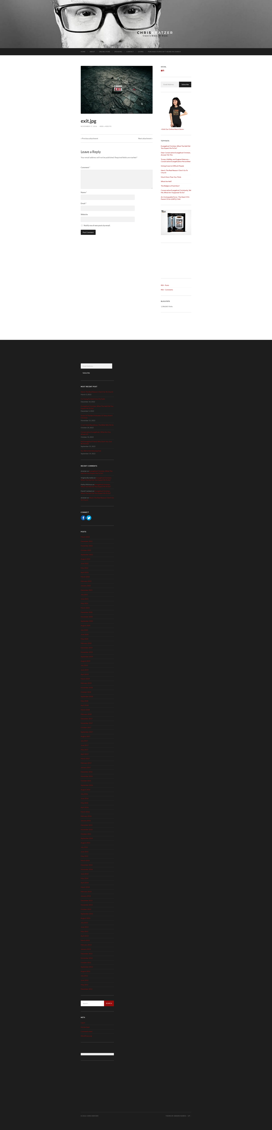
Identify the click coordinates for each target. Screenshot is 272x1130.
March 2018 (85, 710)
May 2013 (84, 931)
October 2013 (86, 909)
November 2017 (87, 723)
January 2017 (86, 767)
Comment (85, 167)
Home (83, 52)
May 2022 (84, 568)
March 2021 (85, 608)
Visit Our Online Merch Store (172, 129)
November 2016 (87, 776)
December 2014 (86, 865)
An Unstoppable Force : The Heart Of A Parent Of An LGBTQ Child (175, 198)
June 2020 (84, 634)
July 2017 (84, 741)
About (92, 52)
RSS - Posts (165, 285)
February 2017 (86, 763)
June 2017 (84, 745)
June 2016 (84, 798)
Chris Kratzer (92, 1116)
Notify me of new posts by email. (97, 225)
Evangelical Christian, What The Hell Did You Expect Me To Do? (175, 147)
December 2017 (86, 719)
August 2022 (85, 559)
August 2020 (85, 625)
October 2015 (86, 834)
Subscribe (185, 84)
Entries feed (85, 1027)
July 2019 (84, 665)
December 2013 (86, 900)
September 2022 (87, 554)
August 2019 (85, 661)
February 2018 (86, 714)
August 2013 (85, 918)
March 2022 (85, 577)
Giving (141, 52)
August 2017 (85, 736)
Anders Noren (180, 1116)
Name (84, 192)
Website (84, 214)
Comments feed (86, 1031)
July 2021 (84, 594)
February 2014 (86, 891)
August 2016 (85, 790)
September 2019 (87, 657)
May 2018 (84, 701)
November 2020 (87, 617)
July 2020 (84, 630)
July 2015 (84, 847)
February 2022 (86, 581)
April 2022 (85, 572)
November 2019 (87, 652)
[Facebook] (83, 517)
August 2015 (85, 843)
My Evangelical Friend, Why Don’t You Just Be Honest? (96, 442)
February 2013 (86, 945)
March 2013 (85, 940)
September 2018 (87, 696)
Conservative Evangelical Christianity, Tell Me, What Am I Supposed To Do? (176, 191)
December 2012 (86, 954)
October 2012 (86, 962)
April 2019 (85, 674)
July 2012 (84, 976)
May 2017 (84, 750)
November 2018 (87, 688)
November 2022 (87, 546)
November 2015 (87, 829)
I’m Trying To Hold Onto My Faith (93, 399)
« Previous (89, 138)
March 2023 (85, 537)
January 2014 (86, 896)
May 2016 (84, 803)
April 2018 (85, 705)
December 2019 (86, 648)
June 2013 (84, 927)
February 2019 (86, 683)
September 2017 (87, 732)
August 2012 (85, 971)
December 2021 (86, 590)
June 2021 (84, 599)
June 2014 (84, 874)
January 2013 (86, 949)
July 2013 (84, 923)
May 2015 (84, 856)
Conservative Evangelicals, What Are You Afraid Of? (96, 433)
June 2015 (84, 852)
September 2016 (87, 785)
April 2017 (85, 754)
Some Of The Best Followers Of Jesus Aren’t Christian (97, 416)
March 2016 (85, 812)
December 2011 (86, 989)
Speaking (118, 52)
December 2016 (86, 772)
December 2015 (86, 825)
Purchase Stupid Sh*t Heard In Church (164, 52)
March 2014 (85, 887)
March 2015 (85, 860)
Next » (145, 138)
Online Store (104, 52)
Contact (130, 52)
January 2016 (86, 821)
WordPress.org (86, 1036)
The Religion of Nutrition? (170, 186)
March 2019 (85, 679)
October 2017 (86, 727)
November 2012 (87, 958)
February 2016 (86, 816)
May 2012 (84, 985)
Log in (83, 1023)
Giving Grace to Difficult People (172, 166)
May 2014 (84, 878)
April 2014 (85, 883)
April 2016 (85, 807)
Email (83, 203)
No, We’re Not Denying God (91, 451)
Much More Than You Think (171, 177)
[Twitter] (88, 517)
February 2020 (86, 643)
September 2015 (87, 838)
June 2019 (84, 670)
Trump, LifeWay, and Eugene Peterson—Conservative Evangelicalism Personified (175, 160)
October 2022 (86, 550)
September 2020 (87, 621)
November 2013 (87, 905)
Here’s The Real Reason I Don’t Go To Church (97, 392)
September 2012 (87, 967)
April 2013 (85, 936)
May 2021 (84, 603)
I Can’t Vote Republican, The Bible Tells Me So (97, 425)
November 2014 (87, 869)
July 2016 (84, 794)
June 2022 (84, 563)
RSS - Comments (167, 290)
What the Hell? (166, 181)
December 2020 (86, 612)
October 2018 (86, 692)
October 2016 (86, 781)
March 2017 (85, 758)
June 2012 (84, 980)
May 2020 (84, 639)
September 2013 (87, 914)
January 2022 (86, 586)
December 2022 (86, 541)
